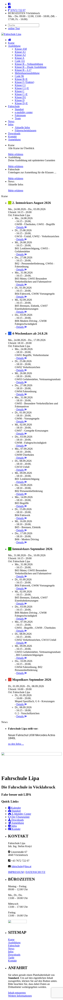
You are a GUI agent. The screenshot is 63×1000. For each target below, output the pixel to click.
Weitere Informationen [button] (20, 995)
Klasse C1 (20, 85)
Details (20, 227)
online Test (14, 28)
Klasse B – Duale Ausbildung (30, 67)
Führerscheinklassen (25, 130)
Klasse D (20, 100)
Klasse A (19, 58)
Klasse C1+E (22, 88)
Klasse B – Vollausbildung (29, 64)
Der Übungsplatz (20, 816)
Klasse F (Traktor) (24, 82)
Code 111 (20, 61)
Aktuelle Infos (22, 127)
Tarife (11, 957)
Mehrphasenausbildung (27, 73)
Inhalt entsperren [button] (17, 992)
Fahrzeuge (20, 115)
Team (18, 118)
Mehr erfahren (15, 154)
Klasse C (19, 91)
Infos (10, 124)
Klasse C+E (21, 94)
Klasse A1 (20, 52)
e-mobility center (24, 112)
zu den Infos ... (16, 743)
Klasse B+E (21, 79)
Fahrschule (14, 106)
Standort (19, 109)
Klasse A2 (20, 55)
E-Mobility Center (21, 813)
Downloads (14, 133)
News (11, 121)
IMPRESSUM (16, 872)
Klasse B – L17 (23, 70)
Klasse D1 (20, 97)
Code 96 (19, 76)
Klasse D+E (21, 103)
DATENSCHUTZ (35, 872)
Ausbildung (14, 45)
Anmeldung (14, 139)
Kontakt (12, 136)
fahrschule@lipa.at (21, 866)
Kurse (11, 42)
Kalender (15, 807)
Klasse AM (21, 48)
